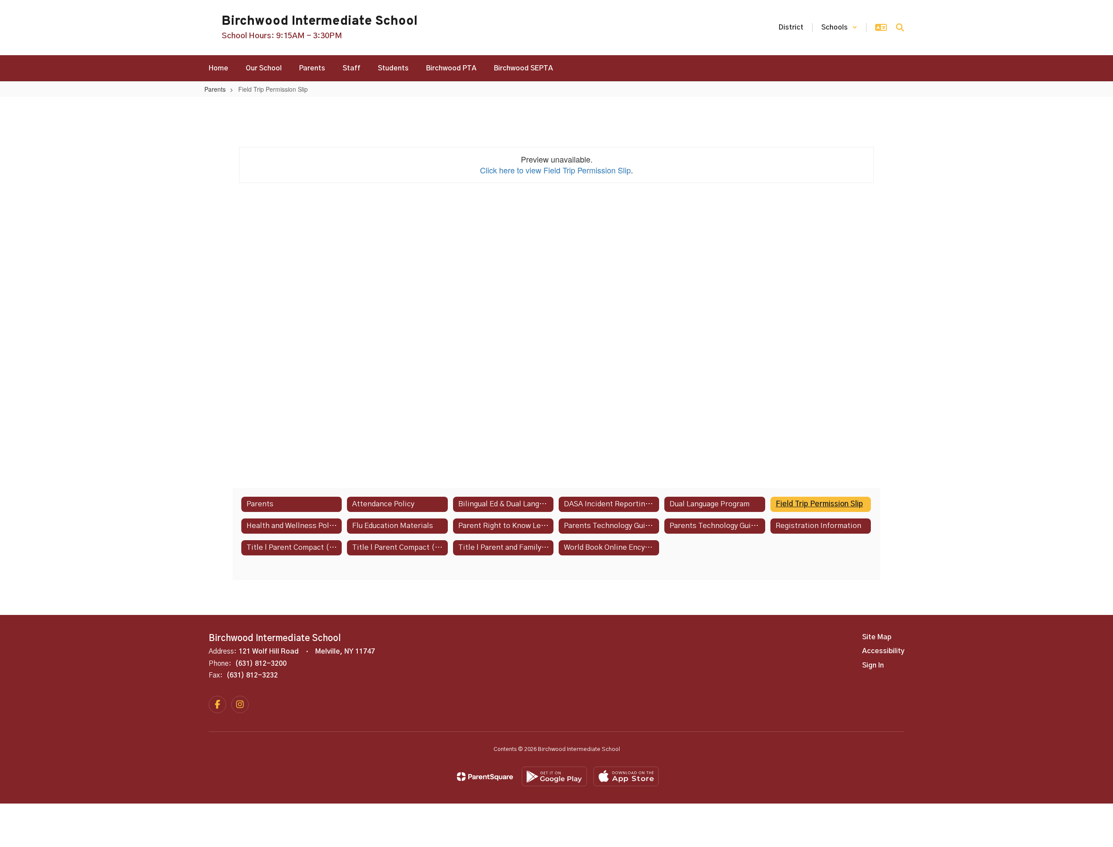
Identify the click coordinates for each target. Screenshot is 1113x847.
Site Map (876, 637)
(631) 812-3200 (261, 663)
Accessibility (883, 651)
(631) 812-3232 (252, 675)
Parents (215, 89)
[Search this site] (900, 27)
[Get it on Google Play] (554, 776)
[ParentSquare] (485, 776)
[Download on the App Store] (626, 776)
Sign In (873, 665)
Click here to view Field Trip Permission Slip (555, 170)
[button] (839, 27)
